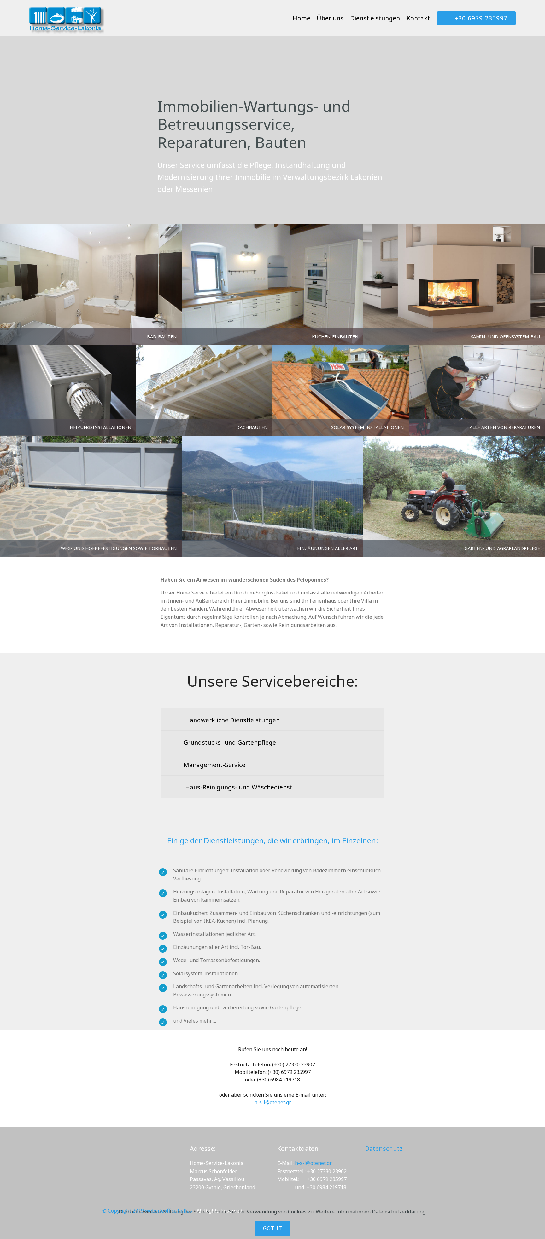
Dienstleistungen (375, 18)
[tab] (272, 719)
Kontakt (418, 18)
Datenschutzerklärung (398, 1211)
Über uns (330, 18)
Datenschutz (384, 1148)
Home (301, 18)
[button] (272, 719)
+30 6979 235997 (480, 18)
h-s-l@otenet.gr (272, 1102)
